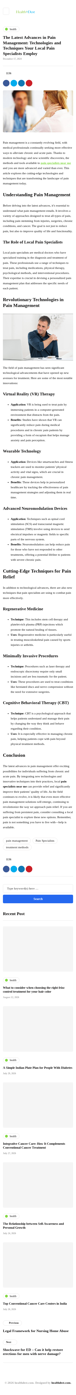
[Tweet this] (14, 83)
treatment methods (17, 847)
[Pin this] (29, 83)
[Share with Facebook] (6, 83)
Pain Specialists (45, 840)
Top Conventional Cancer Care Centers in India (35, 1303)
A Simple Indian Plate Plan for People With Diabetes (37, 1067)
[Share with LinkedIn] (21, 83)
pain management (17, 840)
